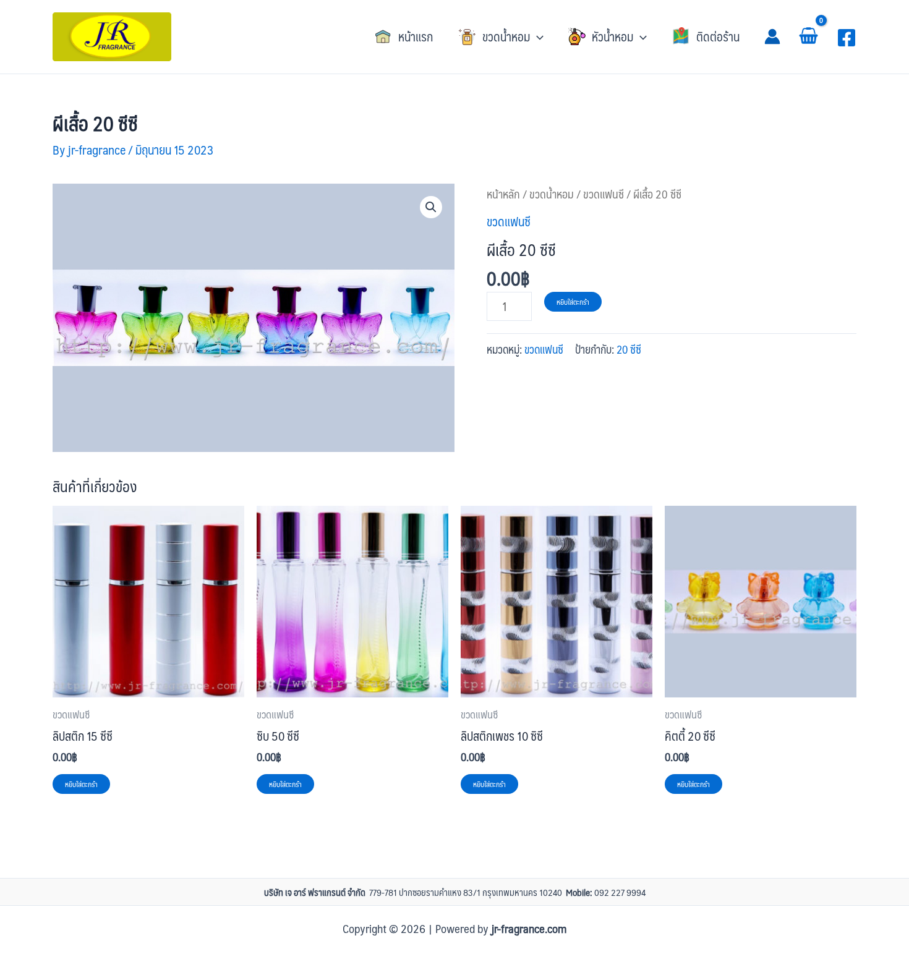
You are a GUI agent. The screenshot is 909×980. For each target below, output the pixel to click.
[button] (500, 36)
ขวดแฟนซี (603, 193)
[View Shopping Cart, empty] (808, 36)
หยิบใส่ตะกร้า (573, 302)
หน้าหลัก (503, 193)
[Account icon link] (772, 36)
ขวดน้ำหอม (551, 193)
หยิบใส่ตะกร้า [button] (81, 784)
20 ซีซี (629, 349)
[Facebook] (846, 38)
